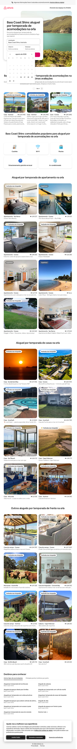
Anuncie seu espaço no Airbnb (60, 8)
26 (21, 77)
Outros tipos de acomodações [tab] (13, 678)
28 (28, 77)
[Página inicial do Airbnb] (8, 8)
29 (32, 77)
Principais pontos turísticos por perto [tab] (37, 678)
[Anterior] (33, 88)
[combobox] (23, 42)
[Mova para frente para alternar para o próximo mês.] (31, 54)
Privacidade (34, 746)
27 (24, 77)
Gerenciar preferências (56, 737)
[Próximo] (41, 88)
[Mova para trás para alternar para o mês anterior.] (10, 54)
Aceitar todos (15, 737)
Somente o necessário (36, 737)
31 (13, 81)
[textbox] (15, 49)
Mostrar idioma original (57, 2)
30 (10, 81)
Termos (42, 746)
